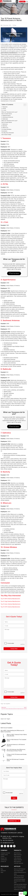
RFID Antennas (17, 861)
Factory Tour (4, 858)
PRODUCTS (17, 850)
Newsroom (3, 870)
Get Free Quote (15, 273)
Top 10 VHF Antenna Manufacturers (10, 607)
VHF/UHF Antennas (18, 863)
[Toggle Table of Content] (24, 105)
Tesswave (14, 894)
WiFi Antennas (17, 853)
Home (2, 8)
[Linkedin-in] (8, 846)
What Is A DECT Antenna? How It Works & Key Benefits (17, 735)
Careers (2, 856)
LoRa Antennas (17, 858)
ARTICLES (17, 866)
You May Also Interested (8, 132)
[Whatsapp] (11, 846)
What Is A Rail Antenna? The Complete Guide (16, 740)
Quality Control (4, 854)
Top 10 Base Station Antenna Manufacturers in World (20, 872)
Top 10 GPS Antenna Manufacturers (10, 598)
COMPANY (4, 850)
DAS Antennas (17, 856)
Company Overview (5, 853)
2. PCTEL (4, 108)
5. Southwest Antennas (7, 117)
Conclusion (4, 131)
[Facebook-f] (2, 846)
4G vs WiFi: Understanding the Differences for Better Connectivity (12, 731)
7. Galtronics (5, 124)
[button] (17, 1)
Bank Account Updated (6, 727)
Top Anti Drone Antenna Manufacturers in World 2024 (19, 881)
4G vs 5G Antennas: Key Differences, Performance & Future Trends (16, 750)
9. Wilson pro (5, 127)
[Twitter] (5, 846)
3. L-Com (4, 110)
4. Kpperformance (6, 115)
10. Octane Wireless (6, 129)
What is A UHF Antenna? (19, 869)
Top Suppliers (7, 703)
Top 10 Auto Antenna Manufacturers (10, 604)
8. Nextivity (4, 125)
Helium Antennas (18, 859)
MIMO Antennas (17, 854)
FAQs (2, 872)
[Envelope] (14, 846)
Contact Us (3, 861)
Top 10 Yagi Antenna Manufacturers (10, 601)
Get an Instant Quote (7, 113)
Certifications (4, 859)
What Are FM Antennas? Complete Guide (15, 760)
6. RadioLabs (5, 119)
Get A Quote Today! (6, 134)
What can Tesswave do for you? (9, 112)
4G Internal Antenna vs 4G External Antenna (16, 745)
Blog (14, 6)
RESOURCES (5, 866)
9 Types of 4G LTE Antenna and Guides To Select (17, 755)
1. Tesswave (4, 106)
